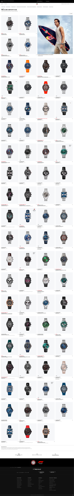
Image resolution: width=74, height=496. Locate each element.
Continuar (48, 1)
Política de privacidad (51, 480)
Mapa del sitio (29, 485)
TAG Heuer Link (18, 486)
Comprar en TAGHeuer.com (42, 486)
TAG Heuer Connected (19, 480)
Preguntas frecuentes (41, 480)
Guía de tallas (40, 487)
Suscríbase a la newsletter (53, 472)
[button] (72, 4)
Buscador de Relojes (19, 479)
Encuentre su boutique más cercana (42, 472)
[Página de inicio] (37, 4)
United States (40, 1)
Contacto (40, 479)
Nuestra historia (29, 480)
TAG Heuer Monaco (19, 485)
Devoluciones (40, 485)
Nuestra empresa (30, 479)
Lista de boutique (30, 486)
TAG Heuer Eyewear (19, 487)
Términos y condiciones (51, 479)
